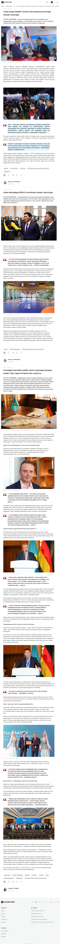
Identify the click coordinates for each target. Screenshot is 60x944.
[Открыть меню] (57, 2)
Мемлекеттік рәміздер (37, 916)
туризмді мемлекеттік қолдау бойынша (30, 867)
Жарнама (3, 936)
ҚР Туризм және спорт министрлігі (38, 168)
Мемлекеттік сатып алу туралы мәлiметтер (43, 922)
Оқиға (2, 910)
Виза (47, 875)
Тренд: (3, 6)
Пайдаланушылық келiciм (37, 910)
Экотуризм (19, 878)
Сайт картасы (4, 930)
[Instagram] (4, 175)
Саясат (3, 913)
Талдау (3, 916)
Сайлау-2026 (9, 6)
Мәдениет (7, 875)
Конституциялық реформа (23, 6)
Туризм (6, 168)
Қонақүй (34, 875)
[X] (21, 175)
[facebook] (43, 902)
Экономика (14, 168)
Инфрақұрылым (9, 878)
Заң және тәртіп (49, 6)
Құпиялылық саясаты (36, 913)
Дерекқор (41, 6)
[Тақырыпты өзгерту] (53, 2)
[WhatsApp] (8, 175)
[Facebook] (17, 175)
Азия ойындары (15, 349)
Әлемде (3, 922)
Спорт (6, 349)
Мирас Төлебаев (18, 875)
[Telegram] (13, 175)
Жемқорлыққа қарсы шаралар (39, 919)
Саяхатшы (7, 171)
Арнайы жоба (34, 6)
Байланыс (3, 933)
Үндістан (22, 168)
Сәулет (41, 875)
